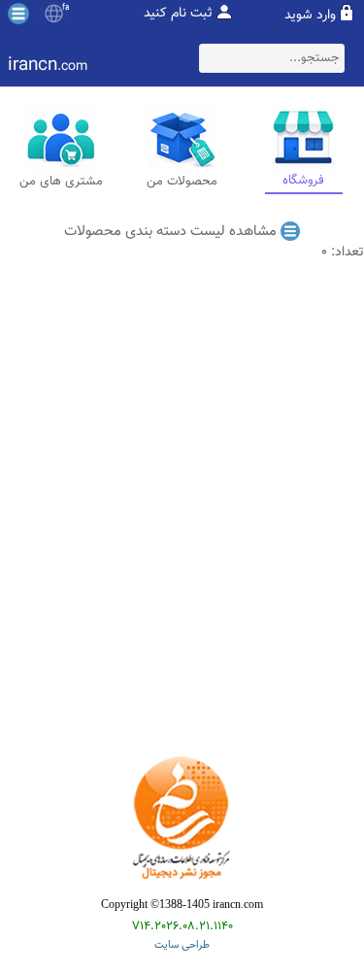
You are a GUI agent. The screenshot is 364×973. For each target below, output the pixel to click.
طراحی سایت (182, 945)
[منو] (18, 13)
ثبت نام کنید (178, 13)
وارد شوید (310, 15)
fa (65, 8)
